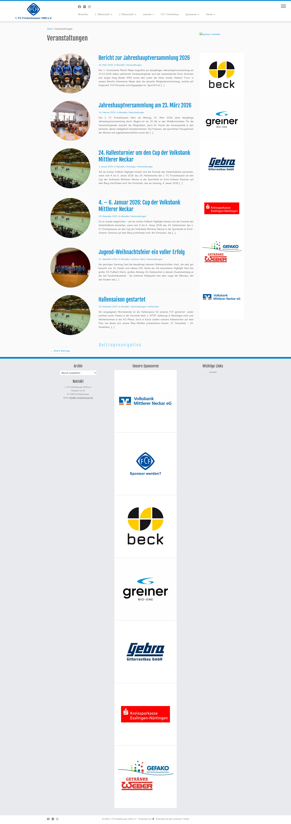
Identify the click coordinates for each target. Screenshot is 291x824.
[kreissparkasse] (222, 208)
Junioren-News (138, 259)
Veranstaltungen (133, 64)
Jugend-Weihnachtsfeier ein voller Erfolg (142, 252)
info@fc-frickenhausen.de (81, 397)
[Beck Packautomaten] (222, 75)
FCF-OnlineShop (170, 14)
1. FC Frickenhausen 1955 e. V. (123, 819)
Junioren (147, 14)
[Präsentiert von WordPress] (153, 818)
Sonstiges (131, 166)
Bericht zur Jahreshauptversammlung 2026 (144, 58)
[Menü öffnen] (283, 6)
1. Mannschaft (102, 14)
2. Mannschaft (127, 14)
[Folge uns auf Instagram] (90, 7)
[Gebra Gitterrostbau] (222, 164)
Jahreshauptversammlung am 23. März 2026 (145, 105)
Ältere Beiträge (60, 350)
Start (50, 28)
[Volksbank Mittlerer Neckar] (222, 297)
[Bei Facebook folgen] (80, 7)
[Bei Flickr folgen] (85, 7)
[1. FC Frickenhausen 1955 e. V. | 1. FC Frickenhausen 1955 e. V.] (33, 11)
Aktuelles (83, 14)
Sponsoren (191, 14)
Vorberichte (153, 306)
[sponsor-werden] (210, 42)
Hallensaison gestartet (122, 299)
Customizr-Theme (181, 819)
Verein (209, 14)
